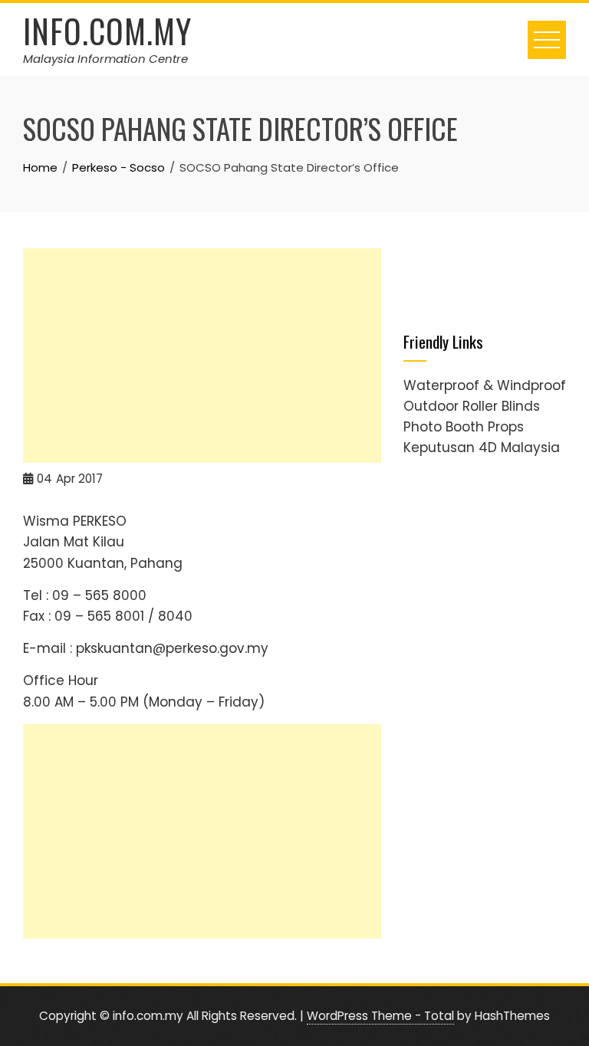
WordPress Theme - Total (380, 1016)
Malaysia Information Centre (105, 59)
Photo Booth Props (463, 427)
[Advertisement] (202, 355)
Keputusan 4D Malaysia (481, 447)
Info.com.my (107, 30)
